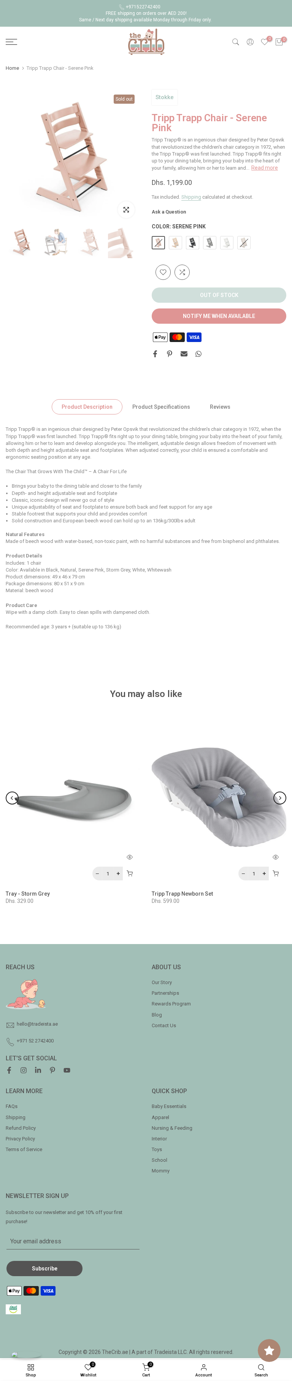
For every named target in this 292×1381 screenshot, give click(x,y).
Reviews (220, 407)
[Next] (279, 798)
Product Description (87, 407)
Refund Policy (21, 1128)
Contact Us (164, 1025)
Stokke (165, 97)
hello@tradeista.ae (37, 1024)
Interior (159, 1139)
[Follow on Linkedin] (38, 1071)
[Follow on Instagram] (23, 1071)
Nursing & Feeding (172, 1128)
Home (12, 68)
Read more (264, 168)
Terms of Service (24, 1149)
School (159, 1160)
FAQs (11, 1106)
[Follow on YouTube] (66, 1071)
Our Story (162, 982)
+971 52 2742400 (35, 1041)
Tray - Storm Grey (28, 894)
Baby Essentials (169, 1106)
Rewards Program (171, 1004)
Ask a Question (169, 212)
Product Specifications (161, 407)
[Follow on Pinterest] (52, 1071)
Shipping (191, 197)
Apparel (160, 1117)
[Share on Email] (184, 353)
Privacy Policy (20, 1139)
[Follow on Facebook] (9, 1071)
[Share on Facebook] (155, 353)
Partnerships (165, 993)
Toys (157, 1149)
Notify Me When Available (219, 316)
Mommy (161, 1171)
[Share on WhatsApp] (198, 353)
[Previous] (12, 798)
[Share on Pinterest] (169, 353)
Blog (157, 1015)
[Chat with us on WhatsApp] (26, 1354)
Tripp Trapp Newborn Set (182, 894)
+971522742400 (143, 7)
